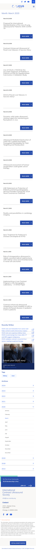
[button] (33, 6)
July (6, 433)
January (7, 410)
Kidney (5, 376)
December (8, 452)
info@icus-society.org (10, 367)
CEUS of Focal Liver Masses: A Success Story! (15, 96)
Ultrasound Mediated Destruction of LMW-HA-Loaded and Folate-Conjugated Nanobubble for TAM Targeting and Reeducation (17, 142)
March (6, 418)
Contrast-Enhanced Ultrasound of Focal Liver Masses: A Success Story (17, 49)
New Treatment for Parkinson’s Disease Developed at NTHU (15, 235)
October (7, 445)
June (6, 429)
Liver (13, 376)
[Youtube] (28, 2)
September (8, 441)
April (6, 422)
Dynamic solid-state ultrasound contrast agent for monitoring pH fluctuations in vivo (15, 118)
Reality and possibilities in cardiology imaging (17, 214)
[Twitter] (25, 2)
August (7, 437)
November (8, 449)
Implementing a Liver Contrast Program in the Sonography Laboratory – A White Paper (15, 283)
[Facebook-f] (22, 2)
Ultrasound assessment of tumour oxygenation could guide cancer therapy (16, 166)
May (6, 426)
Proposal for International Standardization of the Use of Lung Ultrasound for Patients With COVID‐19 (17, 25)
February (7, 414)
